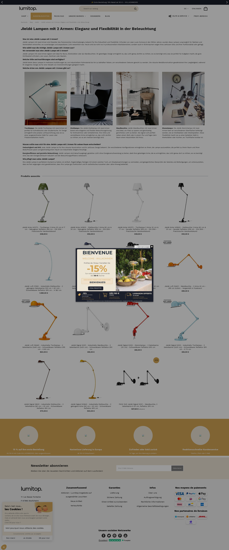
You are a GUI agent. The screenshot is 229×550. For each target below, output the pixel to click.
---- (79, 286)
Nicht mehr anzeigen (144, 247)
